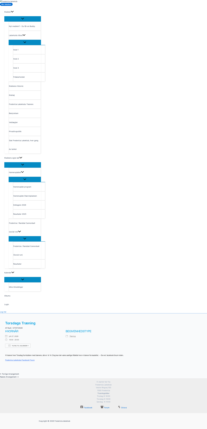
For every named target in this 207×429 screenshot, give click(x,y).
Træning (72, 336)
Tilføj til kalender (19, 346)
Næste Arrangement (9, 377)
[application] (12, 12)
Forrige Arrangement (9, 374)
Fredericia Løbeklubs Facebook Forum (20, 360)
